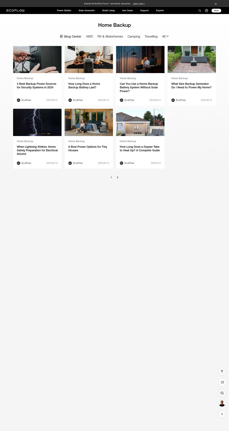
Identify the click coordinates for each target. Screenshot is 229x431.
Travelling (151, 36)
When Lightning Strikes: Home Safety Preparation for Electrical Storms (37, 150)
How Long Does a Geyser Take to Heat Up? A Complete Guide (140, 148)
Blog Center (72, 36)
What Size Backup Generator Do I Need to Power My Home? (191, 85)
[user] (206, 10)
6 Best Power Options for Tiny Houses (87, 148)
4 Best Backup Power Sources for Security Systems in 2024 (36, 85)
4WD (89, 36)
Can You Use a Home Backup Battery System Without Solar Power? (139, 87)
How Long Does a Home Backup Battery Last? (84, 85)
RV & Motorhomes (110, 36)
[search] (199, 10)
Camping (134, 36)
